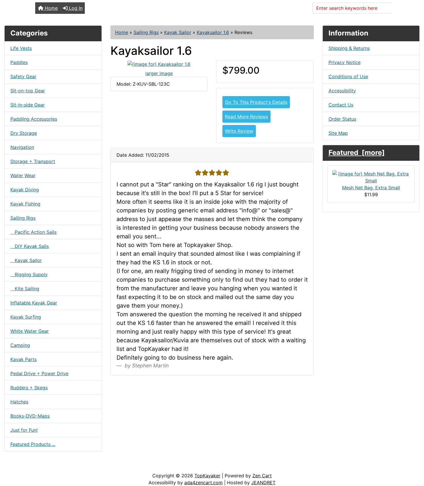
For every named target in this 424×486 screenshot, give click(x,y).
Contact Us (341, 105)
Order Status (342, 119)
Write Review (239, 131)
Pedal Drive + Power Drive (39, 373)
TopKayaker (207, 475)
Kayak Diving (24, 189)
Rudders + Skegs (29, 387)
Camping (20, 345)
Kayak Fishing (25, 204)
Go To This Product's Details (256, 102)
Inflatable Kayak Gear (33, 303)
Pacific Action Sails (33, 232)
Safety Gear (23, 76)
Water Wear (22, 175)
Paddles (19, 62)
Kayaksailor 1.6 (213, 32)
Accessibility (342, 91)
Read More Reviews (246, 116)
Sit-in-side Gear (27, 105)
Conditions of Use (348, 76)
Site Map (338, 133)
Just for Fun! (23, 430)
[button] (413, 457)
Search (403, 8)
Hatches (19, 402)
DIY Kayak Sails (29, 246)
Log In (74, 8)
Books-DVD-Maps (30, 416)
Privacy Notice (345, 62)
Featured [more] (357, 152)
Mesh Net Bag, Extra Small (371, 187)
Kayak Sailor (177, 32)
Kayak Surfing (25, 317)
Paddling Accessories (33, 119)
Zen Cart (262, 475)
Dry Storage (23, 133)
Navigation (22, 147)
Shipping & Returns (349, 48)
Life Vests (21, 48)
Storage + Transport (32, 161)
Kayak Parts (23, 359)
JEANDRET (263, 482)
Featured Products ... (32, 444)
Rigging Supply (29, 274)
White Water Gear (29, 331)
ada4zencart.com (203, 482)
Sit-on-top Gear (27, 91)
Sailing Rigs (146, 32)
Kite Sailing (24, 288)
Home (50, 8)
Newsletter (82, 466)
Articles (18, 466)
